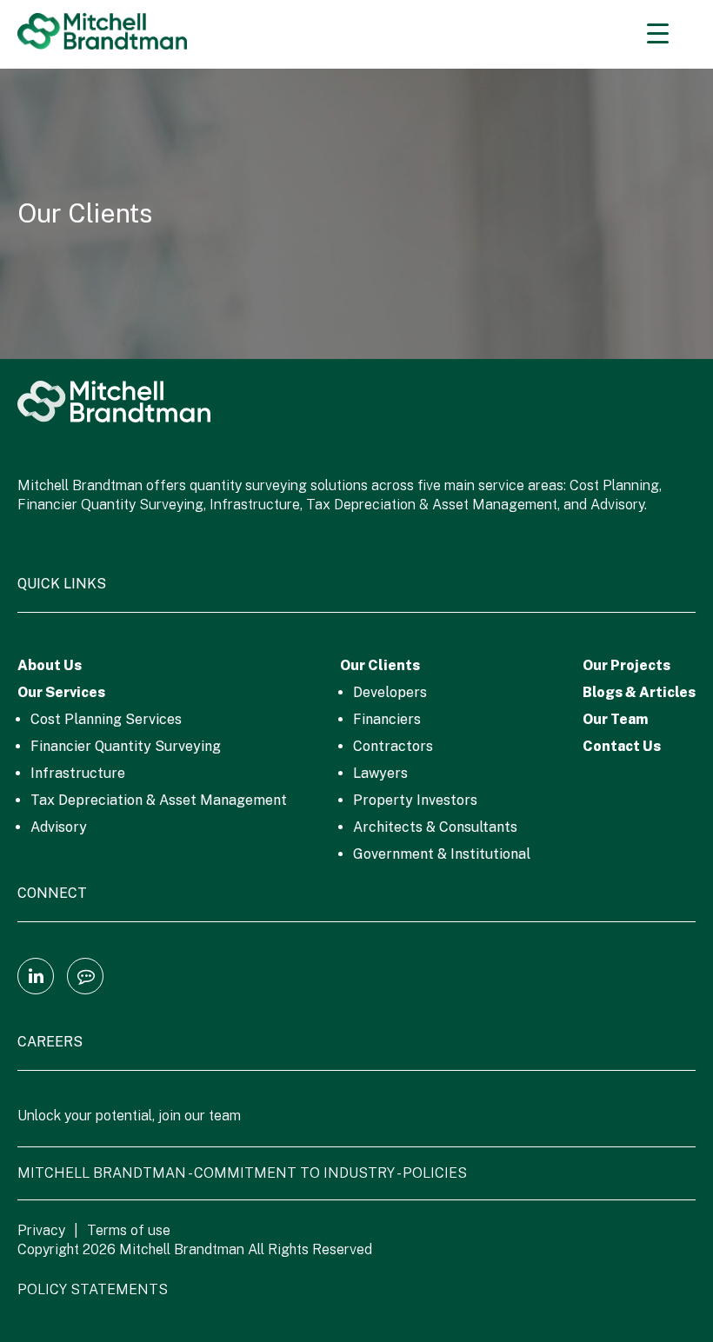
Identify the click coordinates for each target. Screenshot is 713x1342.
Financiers (387, 719)
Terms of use (128, 1230)
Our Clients (380, 665)
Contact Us (622, 746)
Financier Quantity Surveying (125, 746)
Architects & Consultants (435, 827)
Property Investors (415, 800)
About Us (49, 665)
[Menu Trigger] (657, 32)
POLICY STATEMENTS (92, 1289)
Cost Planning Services (106, 719)
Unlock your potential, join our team (129, 1115)
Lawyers (380, 773)
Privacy (41, 1230)
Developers (390, 692)
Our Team (615, 719)
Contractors (393, 746)
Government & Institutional (441, 854)
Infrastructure (77, 773)
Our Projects (626, 665)
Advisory (58, 827)
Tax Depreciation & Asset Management (158, 800)
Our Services (61, 692)
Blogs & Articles (639, 692)
